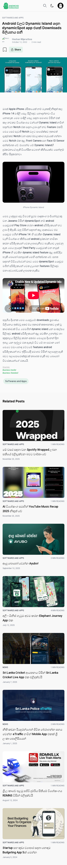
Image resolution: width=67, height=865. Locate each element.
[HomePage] (11, 6)
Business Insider (9, 370)
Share (17, 49)
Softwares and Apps (16, 381)
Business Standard (10, 373)
